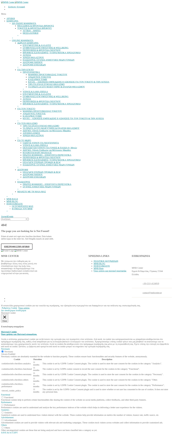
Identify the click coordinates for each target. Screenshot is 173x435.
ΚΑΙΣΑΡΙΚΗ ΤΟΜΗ (37, 79)
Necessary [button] (5, 349)
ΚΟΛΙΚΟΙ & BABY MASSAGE (37, 152)
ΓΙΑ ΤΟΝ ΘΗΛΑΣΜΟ (27, 123)
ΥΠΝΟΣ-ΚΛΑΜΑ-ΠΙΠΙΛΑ (35, 91)
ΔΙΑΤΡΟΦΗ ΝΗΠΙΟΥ (33, 62)
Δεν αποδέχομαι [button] (8, 310)
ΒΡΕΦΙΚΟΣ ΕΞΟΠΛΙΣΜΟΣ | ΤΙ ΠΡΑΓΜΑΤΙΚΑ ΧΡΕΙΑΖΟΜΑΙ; (52, 52)
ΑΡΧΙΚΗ (10, 18)
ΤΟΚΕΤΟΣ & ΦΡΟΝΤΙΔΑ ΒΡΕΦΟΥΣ (34, 28)
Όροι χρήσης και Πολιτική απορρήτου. (19, 334)
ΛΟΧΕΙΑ (27, 55)
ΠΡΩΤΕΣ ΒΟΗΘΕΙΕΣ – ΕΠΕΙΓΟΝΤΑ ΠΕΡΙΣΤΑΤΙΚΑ (47, 155)
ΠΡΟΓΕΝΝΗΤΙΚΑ (31, 72)
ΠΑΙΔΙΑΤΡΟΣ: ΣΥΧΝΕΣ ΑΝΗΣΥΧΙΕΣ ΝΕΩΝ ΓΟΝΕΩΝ (48, 60)
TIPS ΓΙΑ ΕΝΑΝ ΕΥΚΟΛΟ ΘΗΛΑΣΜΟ (46, 84)
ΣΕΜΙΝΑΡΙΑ (12, 21)
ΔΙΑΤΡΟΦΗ (22, 170)
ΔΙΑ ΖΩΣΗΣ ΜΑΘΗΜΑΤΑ (24, 23)
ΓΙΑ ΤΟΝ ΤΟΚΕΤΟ (26, 109)
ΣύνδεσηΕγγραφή (16, 7)
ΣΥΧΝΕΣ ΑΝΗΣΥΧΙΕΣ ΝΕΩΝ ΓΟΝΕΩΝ (42, 187)
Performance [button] (6, 402)
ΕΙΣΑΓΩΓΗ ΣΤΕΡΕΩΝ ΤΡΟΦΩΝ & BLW (42, 162)
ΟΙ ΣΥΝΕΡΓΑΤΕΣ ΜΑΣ (22, 206)
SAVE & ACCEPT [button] (9, 432)
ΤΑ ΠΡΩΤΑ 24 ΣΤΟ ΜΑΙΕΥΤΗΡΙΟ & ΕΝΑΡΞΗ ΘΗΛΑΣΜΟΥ (56, 87)
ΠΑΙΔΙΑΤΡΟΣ (23, 182)
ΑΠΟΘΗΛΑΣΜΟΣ (31, 133)
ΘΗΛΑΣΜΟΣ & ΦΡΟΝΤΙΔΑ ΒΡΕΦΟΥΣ (35, 26)
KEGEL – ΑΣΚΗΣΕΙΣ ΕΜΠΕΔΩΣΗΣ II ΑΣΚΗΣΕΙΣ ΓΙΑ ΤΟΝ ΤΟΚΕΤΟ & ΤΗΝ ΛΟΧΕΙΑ (68, 82)
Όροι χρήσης (24, 308)
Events (10, 216)
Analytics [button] (5, 410)
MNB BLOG (12, 201)
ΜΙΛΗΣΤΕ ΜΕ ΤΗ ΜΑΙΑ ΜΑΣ (31, 191)
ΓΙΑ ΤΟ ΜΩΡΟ (24, 140)
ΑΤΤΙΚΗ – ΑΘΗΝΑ (32, 31)
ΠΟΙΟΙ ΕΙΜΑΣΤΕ (14, 204)
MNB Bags (99, 268)
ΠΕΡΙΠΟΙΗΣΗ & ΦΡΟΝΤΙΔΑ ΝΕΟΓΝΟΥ (42, 50)
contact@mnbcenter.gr (152, 293)
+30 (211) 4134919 (151, 283)
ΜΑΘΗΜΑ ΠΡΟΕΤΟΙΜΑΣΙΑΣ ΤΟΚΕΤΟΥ (47, 74)
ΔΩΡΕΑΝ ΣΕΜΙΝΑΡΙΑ (28, 43)
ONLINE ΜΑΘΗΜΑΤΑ (22, 40)
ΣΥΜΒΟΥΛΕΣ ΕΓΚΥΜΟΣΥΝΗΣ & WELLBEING (46, 48)
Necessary (8, 351)
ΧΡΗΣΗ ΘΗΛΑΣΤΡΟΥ (33, 57)
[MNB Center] (14, 2)
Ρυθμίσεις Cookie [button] (9, 308)
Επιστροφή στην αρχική (16, 247)
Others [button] (4, 425)
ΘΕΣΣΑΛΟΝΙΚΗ (30, 33)
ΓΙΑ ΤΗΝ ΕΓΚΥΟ (25, 70)
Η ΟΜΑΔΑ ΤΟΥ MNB (22, 209)
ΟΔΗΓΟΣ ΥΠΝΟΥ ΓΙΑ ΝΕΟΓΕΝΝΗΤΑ (41, 143)
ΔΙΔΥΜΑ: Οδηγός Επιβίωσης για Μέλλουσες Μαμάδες (47, 131)
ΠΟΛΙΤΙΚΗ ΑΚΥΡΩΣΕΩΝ (106, 261)
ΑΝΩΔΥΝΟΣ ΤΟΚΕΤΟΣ (39, 77)
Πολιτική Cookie (9, 332)
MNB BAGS (12, 199)
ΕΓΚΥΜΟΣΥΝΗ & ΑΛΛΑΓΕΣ (37, 45)
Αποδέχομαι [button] (20, 310)
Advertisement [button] (7, 417)
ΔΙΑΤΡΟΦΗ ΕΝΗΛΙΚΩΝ (34, 65)
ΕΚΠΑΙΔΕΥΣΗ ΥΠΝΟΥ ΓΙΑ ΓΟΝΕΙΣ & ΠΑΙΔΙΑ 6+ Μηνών (50, 148)
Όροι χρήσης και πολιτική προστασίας (110, 271)
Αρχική (4, 216)
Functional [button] (5, 395)
